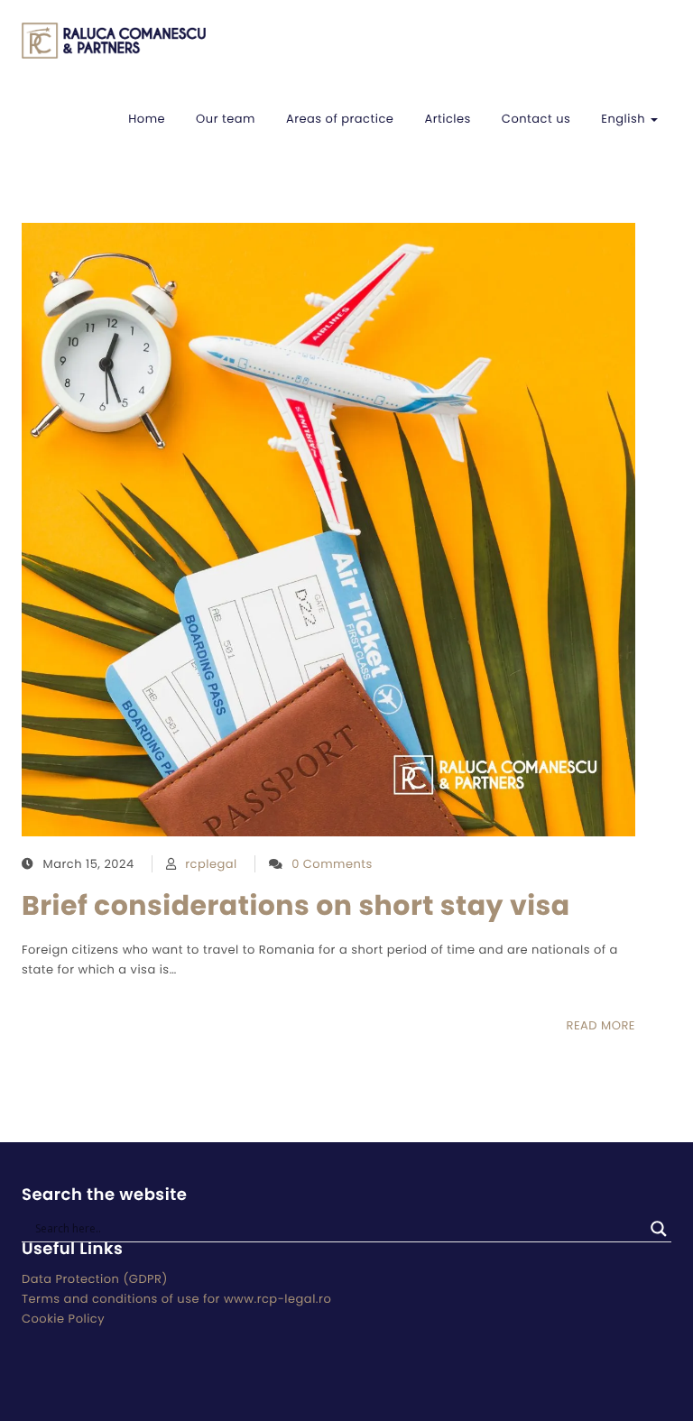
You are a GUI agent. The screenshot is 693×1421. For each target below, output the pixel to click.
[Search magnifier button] (658, 1228)
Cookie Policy (63, 1318)
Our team (225, 118)
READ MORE (601, 1025)
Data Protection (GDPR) (95, 1278)
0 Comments (332, 863)
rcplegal (211, 863)
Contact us (536, 118)
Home (146, 118)
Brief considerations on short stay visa (296, 905)
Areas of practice (339, 118)
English (625, 118)
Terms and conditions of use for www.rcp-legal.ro (176, 1298)
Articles (447, 118)
